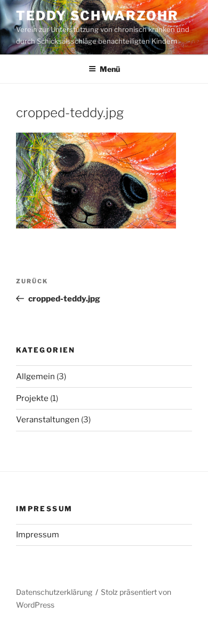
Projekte (32, 398)
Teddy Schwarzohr (97, 15)
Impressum (37, 534)
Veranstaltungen (47, 419)
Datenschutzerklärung (54, 591)
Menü (110, 68)
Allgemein (35, 376)
